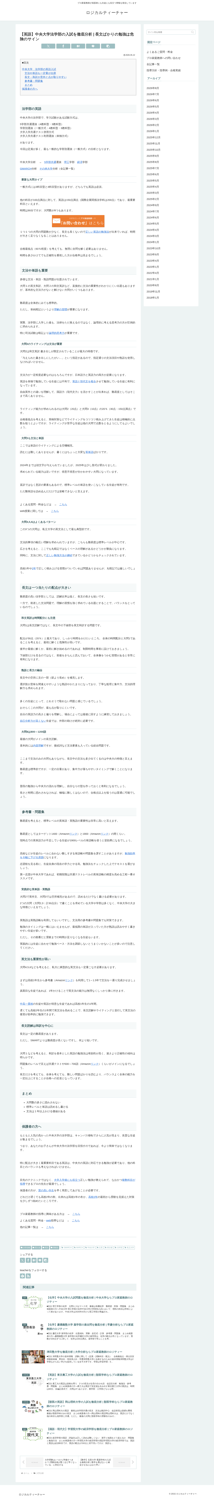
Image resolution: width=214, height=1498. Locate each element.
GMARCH (26, 168)
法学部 (119, 1248)
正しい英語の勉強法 (97, 231)
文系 (100, 1248)
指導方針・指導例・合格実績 (164, 70)
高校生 (55, 1248)
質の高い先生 (46, 1190)
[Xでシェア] (48, 46)
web (48, 1220)
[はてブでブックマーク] (78, 46)
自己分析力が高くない (33, 720)
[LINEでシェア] (93, 46)
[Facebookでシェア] (63, 46)
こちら (63, 504)
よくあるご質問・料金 (160, 51)
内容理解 (38, 745)
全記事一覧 (153, 64)
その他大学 (46, 168)
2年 (34, 568)
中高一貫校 (26, 1003)
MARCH (79, 1248)
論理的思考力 (56, 333)
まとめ (28, 84)
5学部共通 (50, 162)
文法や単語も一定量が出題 (40, 73)
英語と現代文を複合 (84, 381)
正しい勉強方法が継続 (59, 555)
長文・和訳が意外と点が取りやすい (46, 77)
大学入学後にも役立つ (67, 1180)
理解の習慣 (60, 309)
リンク (73, 833)
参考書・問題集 (34, 81)
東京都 (109, 1248)
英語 (46, 1248)
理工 (66, 162)
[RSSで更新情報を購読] (28, 1275)
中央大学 (90, 1248)
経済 (79, 162)
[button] (108, 46)
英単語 (89, 452)
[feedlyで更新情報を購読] (22, 1275)
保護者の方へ (30, 88)
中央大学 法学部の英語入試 (39, 69)
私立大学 (130, 1248)
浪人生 (37, 1248)
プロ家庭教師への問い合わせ (164, 58)
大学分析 (26, 1248)
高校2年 (93, 1197)
